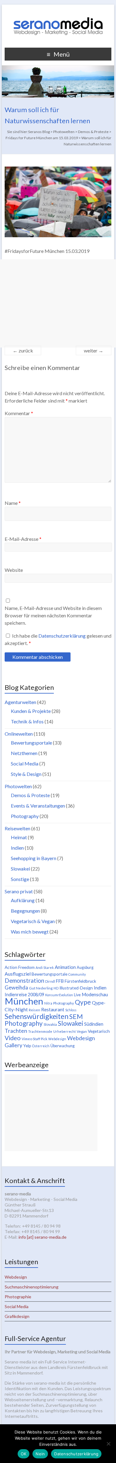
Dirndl (50, 981)
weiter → (93, 350)
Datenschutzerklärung (62, 636)
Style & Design (26, 774)
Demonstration (24, 980)
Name (13, 503)
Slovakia (50, 1024)
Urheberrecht (64, 1031)
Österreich (40, 1046)
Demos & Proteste (30, 795)
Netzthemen (24, 753)
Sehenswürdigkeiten (36, 1016)
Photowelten (18, 786)
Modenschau (95, 994)
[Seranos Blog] (58, 12)
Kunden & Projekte (31, 711)
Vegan (82, 1031)
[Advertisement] (58, 303)
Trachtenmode (40, 1031)
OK (24, 1453)
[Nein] (108, 1444)
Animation (65, 967)
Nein (40, 1453)
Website (14, 570)
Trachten (16, 1030)
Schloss (70, 1010)
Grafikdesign (17, 1316)
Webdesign (57, 1039)
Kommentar (19, 413)
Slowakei (20, 868)
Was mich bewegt (30, 931)
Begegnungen (25, 911)
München (24, 1001)
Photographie (18, 1296)
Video (13, 1037)
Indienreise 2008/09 (24, 994)
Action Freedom (20, 967)
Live (77, 995)
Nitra (48, 1003)
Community (77, 974)
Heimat (19, 837)
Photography (25, 816)
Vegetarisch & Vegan (33, 921)
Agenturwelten (20, 702)
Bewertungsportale (31, 742)
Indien (17, 848)
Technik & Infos (27, 721)
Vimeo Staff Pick (34, 1039)
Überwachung (62, 1046)
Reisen (34, 1010)
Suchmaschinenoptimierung (31, 1286)
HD (56, 988)
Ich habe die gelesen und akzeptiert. (58, 639)
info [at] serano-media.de (43, 1237)
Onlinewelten (19, 734)
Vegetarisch (99, 1031)
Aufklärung (23, 900)
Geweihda (16, 988)
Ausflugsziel (18, 974)
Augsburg (85, 967)
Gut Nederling (41, 988)
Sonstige (20, 879)
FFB (60, 981)
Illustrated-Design (76, 987)
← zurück (23, 350)
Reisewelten (17, 828)
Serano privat (19, 891)
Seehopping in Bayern (33, 858)
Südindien (93, 1024)
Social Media (24, 763)
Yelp (27, 1045)
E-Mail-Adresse (23, 539)
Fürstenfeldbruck (80, 981)
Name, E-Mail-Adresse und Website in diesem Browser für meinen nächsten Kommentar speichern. (53, 615)
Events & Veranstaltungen (38, 805)
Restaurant (52, 1009)
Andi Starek (45, 967)
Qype (83, 1002)
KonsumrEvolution (59, 995)
